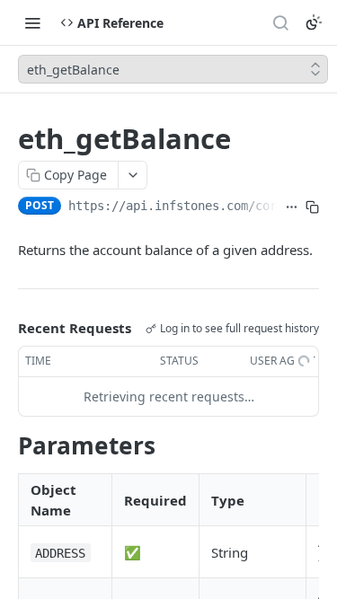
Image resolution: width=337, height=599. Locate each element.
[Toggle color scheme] (313, 22)
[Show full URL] (291, 207)
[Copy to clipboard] (312, 207)
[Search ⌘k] (280, 22)
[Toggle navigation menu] (32, 22)
